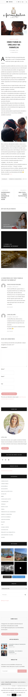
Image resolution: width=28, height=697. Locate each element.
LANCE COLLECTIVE (6, 684)
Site (2, 383)
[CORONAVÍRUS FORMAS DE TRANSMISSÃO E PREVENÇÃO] (4, 649)
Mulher (3, 522)
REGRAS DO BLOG (22, 686)
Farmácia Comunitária (6, 514)
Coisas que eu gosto (6, 499)
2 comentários (14, 52)
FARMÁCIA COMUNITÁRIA (15, 179)
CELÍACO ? (5, 265)
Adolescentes (4, 488)
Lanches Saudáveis (5, 519)
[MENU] (7, 1)
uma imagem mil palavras (7, 534)
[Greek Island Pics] (7, 554)
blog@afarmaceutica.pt (10, 634)
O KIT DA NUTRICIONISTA (9, 226)
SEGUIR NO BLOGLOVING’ (6, 470)
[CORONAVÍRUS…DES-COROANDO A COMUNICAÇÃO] (4, 655)
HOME (13, 686)
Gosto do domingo (6, 517)
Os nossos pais (4, 529)
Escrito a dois (14, 39)
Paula (10, 174)
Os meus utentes (5, 527)
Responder (10, 307)
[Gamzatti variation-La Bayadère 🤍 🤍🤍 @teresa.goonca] (7, 568)
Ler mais (19, 695)
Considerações (4, 501)
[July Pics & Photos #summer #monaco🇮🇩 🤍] (20, 554)
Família (2, 509)
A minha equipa (4, 481)
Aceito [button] (14, 695)
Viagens (3, 537)
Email (2, 376)
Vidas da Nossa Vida (12, 284)
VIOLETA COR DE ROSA (11, 682)
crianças (4, 179)
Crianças (3, 504)
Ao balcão (3, 494)
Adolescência (4, 486)
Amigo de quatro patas (6, 491)
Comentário (4, 347)
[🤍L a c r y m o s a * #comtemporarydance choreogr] (20, 568)
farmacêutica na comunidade (8, 511)
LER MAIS (5, 448)
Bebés (2, 496)
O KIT (2, 524)
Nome (3, 369)
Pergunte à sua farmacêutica (8, 532)
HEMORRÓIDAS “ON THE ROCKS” (10, 246)
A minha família (4, 483)
